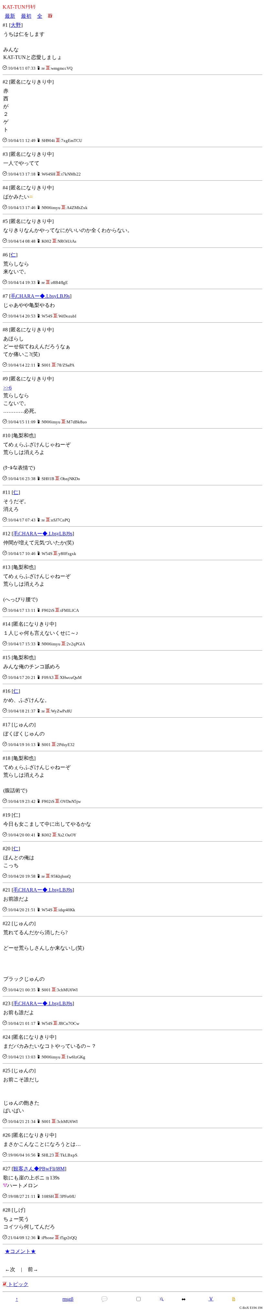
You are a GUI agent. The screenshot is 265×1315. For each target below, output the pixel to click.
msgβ (67, 1299)
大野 (16, 25)
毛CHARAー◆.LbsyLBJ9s (40, 296)
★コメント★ (20, 1251)
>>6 (7, 387)
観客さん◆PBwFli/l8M (39, 1168)
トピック (17, 1284)
